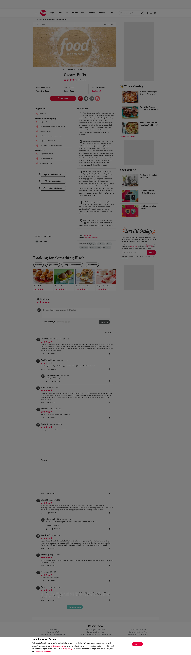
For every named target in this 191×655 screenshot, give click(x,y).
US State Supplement (43, 652)
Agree (137, 644)
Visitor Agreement (58, 646)
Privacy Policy (67, 649)
